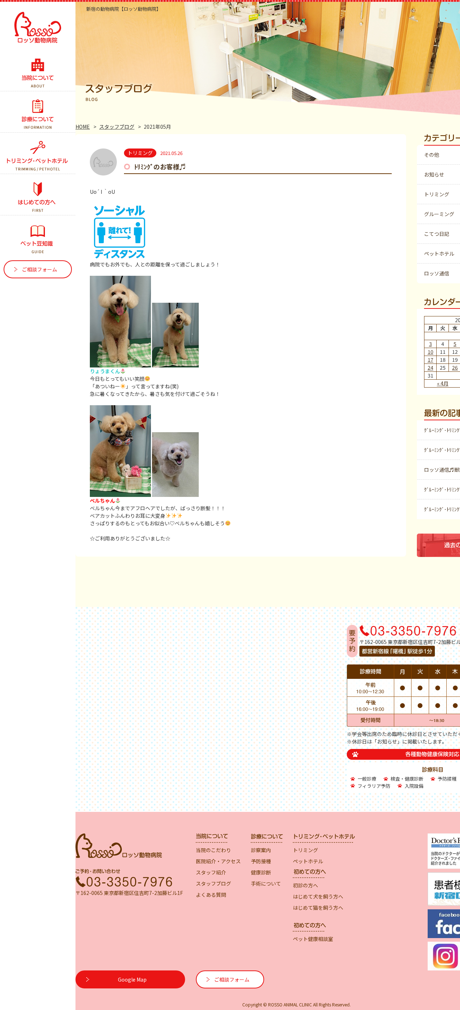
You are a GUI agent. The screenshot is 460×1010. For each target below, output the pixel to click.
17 (430, 359)
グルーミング (439, 214)
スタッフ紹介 (211, 872)
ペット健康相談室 (313, 938)
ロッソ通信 (436, 273)
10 (430, 351)
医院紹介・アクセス (218, 861)
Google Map (132, 979)
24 (430, 367)
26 (455, 367)
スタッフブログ (116, 126)
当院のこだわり (213, 850)
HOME (82, 126)
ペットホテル (439, 253)
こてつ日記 (436, 233)
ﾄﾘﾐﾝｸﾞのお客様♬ (160, 166)
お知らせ (434, 174)
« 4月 (442, 383)
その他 (431, 154)
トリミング (436, 194)
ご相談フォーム (39, 269)
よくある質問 (211, 894)
